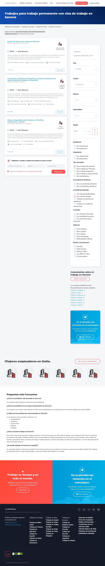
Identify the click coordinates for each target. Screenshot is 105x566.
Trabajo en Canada (66, 528)
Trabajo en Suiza (35, 538)
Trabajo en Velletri (77, 290)
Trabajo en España (33, 535)
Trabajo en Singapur (49, 535)
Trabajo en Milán (77, 300)
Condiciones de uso (86, 524)
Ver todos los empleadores (87, 361)
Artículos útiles (84, 526)
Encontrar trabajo (41, 3)
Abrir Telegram (87, 337)
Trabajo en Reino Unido (35, 524)
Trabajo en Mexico (68, 540)
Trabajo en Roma (77, 302)
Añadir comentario (80, 279)
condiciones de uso (21, 171)
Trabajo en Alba (76, 305)
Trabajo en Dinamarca (33, 542)
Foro (51, 3)
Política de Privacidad (86, 522)
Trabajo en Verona (77, 295)
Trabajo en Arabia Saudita (52, 526)
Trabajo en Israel (52, 529)
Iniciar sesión (94, 3)
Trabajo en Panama (66, 533)
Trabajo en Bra (76, 293)
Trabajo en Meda (77, 298)
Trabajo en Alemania (33, 530)
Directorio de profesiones (87, 531)
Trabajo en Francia (36, 527)
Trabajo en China (52, 522)
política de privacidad (36, 171)
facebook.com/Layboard (13, 525)
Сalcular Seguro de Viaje (64, 3)
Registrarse (58, 171)
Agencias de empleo (86, 517)
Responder (60, 70)
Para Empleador (81, 3)
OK (95, 131)
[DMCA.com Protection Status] (17, 554)
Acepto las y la (25, 171)
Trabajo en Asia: (51, 518)
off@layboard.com (11, 522)
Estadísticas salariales (86, 533)
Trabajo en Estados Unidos (67, 524)
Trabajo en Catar (52, 531)
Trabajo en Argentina (66, 537)
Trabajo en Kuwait (52, 520)
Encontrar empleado (86, 520)
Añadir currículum (26, 3)
